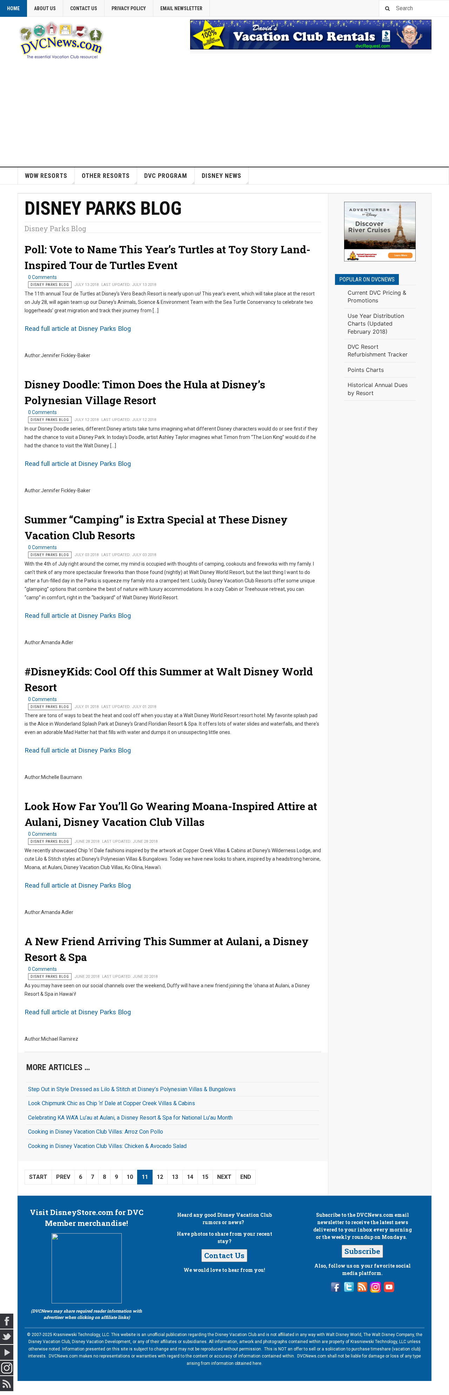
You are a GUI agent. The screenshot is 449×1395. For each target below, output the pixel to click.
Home (13, 8)
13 (175, 1177)
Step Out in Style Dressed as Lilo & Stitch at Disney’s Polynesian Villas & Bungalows (132, 1089)
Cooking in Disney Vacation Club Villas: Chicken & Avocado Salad (107, 1146)
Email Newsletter (181, 8)
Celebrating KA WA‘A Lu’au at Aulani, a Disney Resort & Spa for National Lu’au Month (130, 1117)
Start (38, 1177)
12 (160, 1177)
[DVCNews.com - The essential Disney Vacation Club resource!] (61, 39)
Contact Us (83, 8)
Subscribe (362, 1251)
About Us (45, 8)
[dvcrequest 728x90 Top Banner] (310, 34)
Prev (63, 1177)
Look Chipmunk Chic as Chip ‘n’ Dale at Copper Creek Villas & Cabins (111, 1103)
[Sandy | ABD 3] (380, 231)
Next (224, 1177)
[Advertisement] (224, 114)
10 (130, 1177)
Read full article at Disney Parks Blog (78, 329)
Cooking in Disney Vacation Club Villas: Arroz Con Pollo (95, 1131)
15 (205, 1177)
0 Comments (42, 277)
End (245, 1177)
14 (190, 1177)
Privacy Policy (129, 8)
